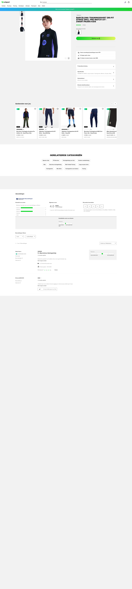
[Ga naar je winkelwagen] (128, 2)
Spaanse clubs (46, 160)
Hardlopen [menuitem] (21, 5)
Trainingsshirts (49, 168)
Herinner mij (95, 38)
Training (84, 168)
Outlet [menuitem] (43, 5)
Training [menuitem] (15, 5)
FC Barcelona (56, 160)
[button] (21, 18)
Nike (45, 164)
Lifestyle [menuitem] (28, 5)
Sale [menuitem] (39, 5)
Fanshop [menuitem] (9, 5)
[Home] (6, 2)
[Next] (115, 103)
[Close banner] (130, 9)
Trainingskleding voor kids (69, 160)
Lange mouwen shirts (83, 164)
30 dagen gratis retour (85, 55)
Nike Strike (59, 168)
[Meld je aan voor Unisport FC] (125, 2)
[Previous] (112, 103)
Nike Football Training (70, 164)
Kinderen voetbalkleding (83, 160)
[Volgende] (68, 58)
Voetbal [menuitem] (3, 5)
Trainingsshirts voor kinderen (71, 168)
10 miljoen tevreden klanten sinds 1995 (89, 58)
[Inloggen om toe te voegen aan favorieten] (35, 109)
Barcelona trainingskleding (55, 164)
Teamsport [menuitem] (33, 5)
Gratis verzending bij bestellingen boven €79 (90, 52)
